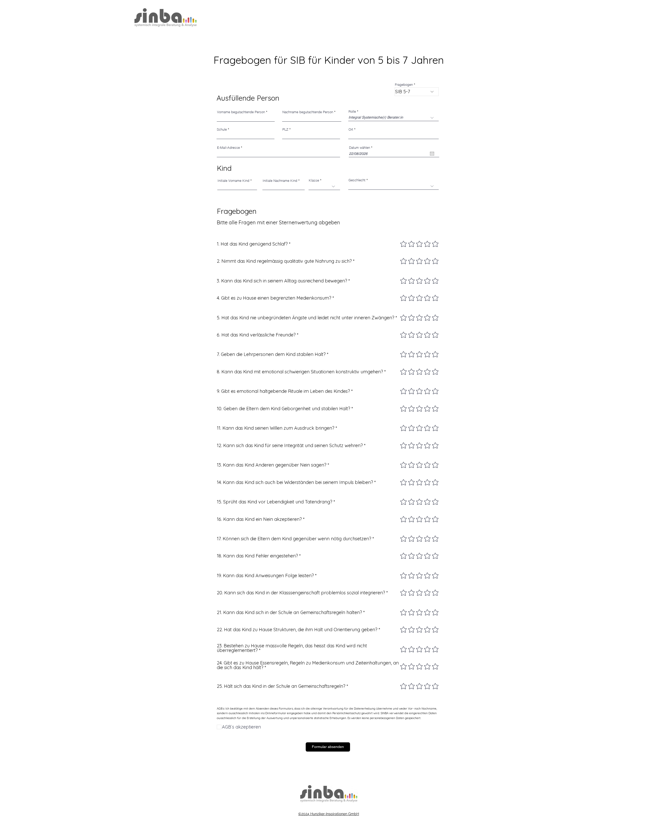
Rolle (352, 111)
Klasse (314, 180)
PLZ (285, 129)
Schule (222, 129)
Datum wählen (361, 147)
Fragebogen (404, 84)
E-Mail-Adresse (228, 147)
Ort (350, 129)
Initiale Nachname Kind (280, 180)
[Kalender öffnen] (432, 154)
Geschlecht (356, 180)
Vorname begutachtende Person (241, 112)
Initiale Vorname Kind (233, 180)
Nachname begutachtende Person (307, 112)
